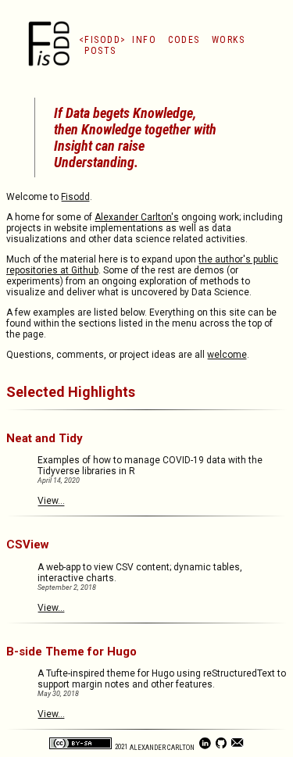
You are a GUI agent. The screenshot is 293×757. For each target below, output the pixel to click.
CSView (27, 544)
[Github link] (222, 747)
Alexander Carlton (163, 747)
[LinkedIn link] (206, 747)
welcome (227, 354)
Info (144, 39)
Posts (100, 50)
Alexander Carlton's (137, 217)
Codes (184, 39)
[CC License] (80, 747)
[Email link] (237, 747)
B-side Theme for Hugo (71, 652)
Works (228, 39)
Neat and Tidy (44, 438)
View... (51, 500)
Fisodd (102, 39)
